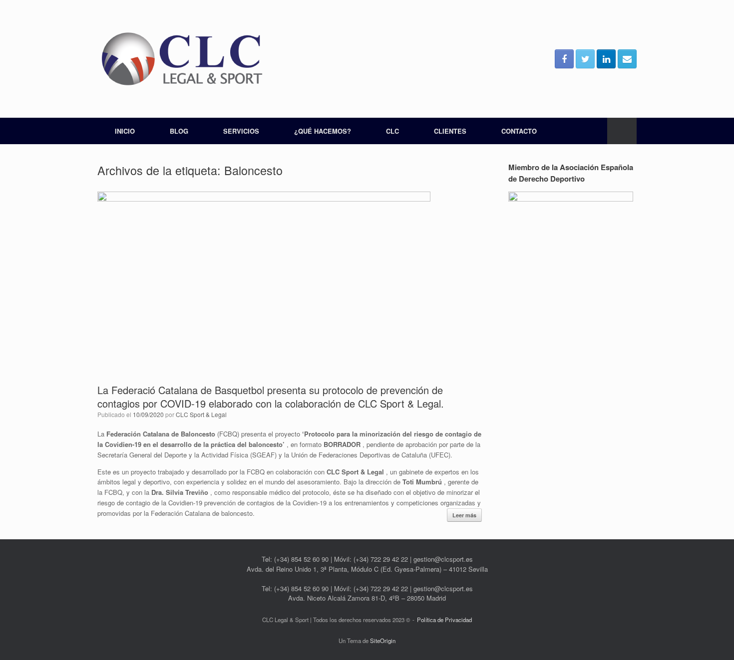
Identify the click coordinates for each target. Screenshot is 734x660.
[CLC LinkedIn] (606, 58)
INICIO (125, 131)
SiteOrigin (382, 641)
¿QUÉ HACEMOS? (322, 131)
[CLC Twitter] (585, 58)
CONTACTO (519, 131)
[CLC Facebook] (564, 58)
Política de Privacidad (444, 620)
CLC (392, 131)
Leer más (464, 515)
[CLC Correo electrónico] (627, 58)
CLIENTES (450, 131)
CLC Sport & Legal (201, 414)
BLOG (179, 131)
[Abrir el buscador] (622, 131)
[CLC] (182, 58)
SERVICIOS (241, 131)
